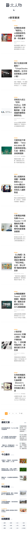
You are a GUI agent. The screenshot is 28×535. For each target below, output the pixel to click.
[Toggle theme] (14, 10)
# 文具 (17, 525)
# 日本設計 (23, 528)
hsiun (22, 195)
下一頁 (20, 413)
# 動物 (4, 525)
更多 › (25, 422)
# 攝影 (11, 525)
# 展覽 (4, 528)
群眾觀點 (23, 79)
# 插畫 (23, 525)
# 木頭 (11, 528)
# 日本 (17, 528)
